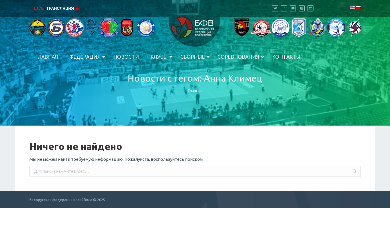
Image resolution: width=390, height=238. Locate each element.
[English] (352, 7)
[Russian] (358, 7)
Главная (195, 90)
